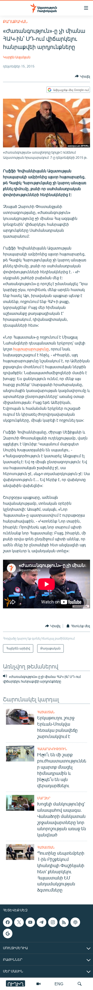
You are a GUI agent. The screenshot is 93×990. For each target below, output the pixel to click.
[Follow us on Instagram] (53, 922)
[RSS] (64, 922)
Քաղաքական (15, 21)
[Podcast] (75, 922)
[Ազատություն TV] (38, 984)
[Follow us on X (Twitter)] (19, 922)
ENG (59, 983)
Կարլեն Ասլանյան (16, 57)
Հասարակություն (52, 749)
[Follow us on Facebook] (7, 922)
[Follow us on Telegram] (41, 922)
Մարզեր (43, 798)
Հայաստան (46, 712)
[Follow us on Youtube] (30, 922)
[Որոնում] (79, 984)
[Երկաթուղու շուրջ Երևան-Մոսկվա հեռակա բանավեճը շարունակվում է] (20, 717)
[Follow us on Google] (7, 933)
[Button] (82, 76)
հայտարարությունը (31, 348)
